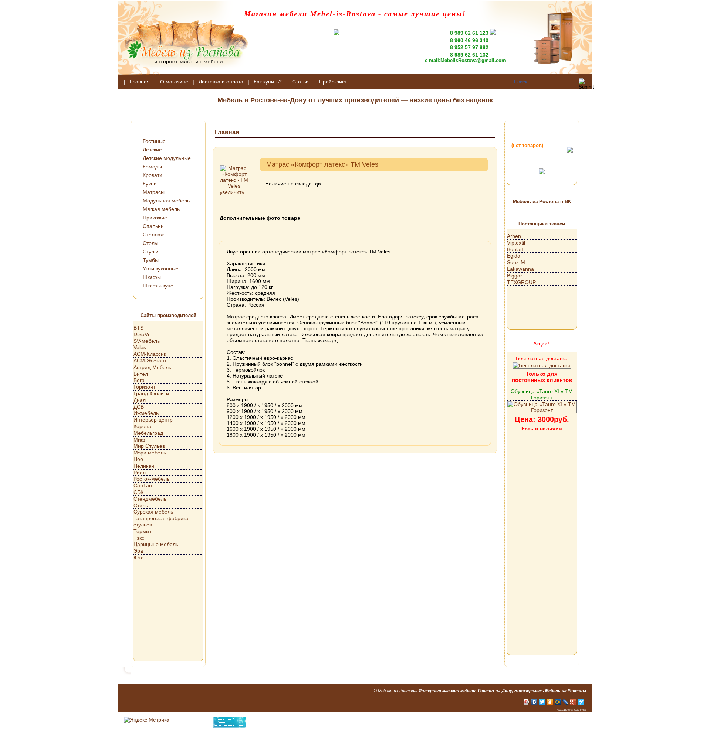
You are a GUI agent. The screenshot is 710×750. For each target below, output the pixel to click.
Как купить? (268, 82)
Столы (150, 243)
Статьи (300, 82)
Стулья (151, 252)
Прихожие (155, 218)
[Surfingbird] (581, 702)
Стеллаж (153, 235)
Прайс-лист (333, 82)
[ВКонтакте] (534, 702)
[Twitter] (542, 702)
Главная (140, 82)
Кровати (152, 175)
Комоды (152, 167)
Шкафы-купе (158, 286)
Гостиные (154, 141)
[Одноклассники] (550, 702)
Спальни (153, 226)
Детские (152, 150)
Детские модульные (167, 158)
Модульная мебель (166, 201)
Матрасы (154, 192)
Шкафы (152, 277)
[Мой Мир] (558, 702)
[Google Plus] (573, 702)
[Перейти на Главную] (183, 73)
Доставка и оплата (221, 82)
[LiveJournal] (565, 702)
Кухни (150, 184)
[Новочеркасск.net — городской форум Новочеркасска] (229, 726)
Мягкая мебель (161, 209)
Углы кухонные (161, 269)
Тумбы (151, 260)
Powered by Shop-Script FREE (571, 710)
